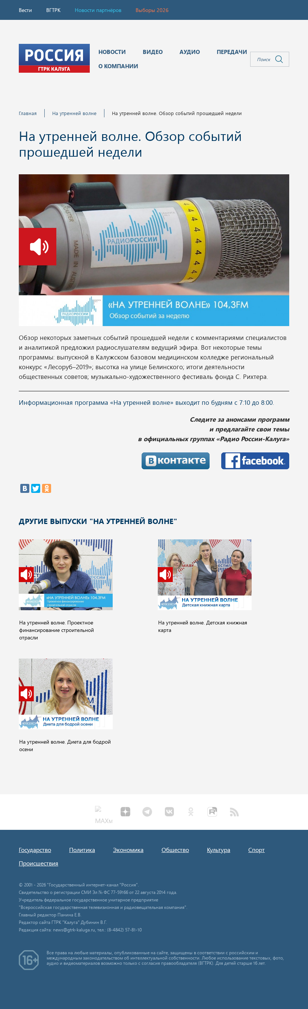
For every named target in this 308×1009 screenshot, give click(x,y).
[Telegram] (147, 812)
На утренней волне (74, 113)
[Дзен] (125, 812)
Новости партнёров (98, 9)
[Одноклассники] (46, 488)
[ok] (190, 812)
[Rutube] (212, 812)
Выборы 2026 (152, 9)
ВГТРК (53, 9)
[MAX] (103, 812)
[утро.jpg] (154, 252)
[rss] (234, 812)
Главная (28, 113)
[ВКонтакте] (24, 488)
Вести (25, 9)
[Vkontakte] (169, 812)
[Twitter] (35, 488)
